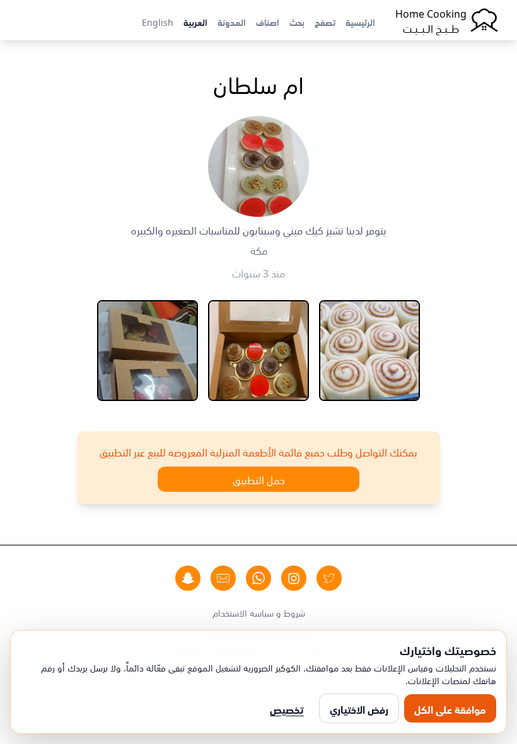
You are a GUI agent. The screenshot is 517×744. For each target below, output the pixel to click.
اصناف (267, 21)
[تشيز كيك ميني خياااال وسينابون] (147, 350)
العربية (195, 21)
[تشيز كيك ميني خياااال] (258, 350)
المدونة (232, 21)
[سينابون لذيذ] (369, 350)
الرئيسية (360, 21)
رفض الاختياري (359, 709)
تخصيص (287, 709)
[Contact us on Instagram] (293, 578)
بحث (297, 21)
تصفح (325, 21)
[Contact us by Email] (223, 578)
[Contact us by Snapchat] (187, 578)
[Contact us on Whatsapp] (258, 578)
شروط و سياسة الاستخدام (258, 612)
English (157, 21)
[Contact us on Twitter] (329, 578)
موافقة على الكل (450, 709)
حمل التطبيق (259, 479)
